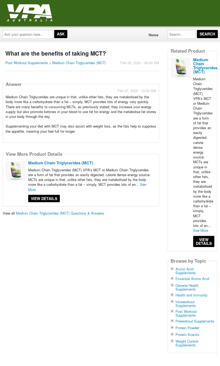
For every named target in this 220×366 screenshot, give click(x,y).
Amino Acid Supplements (185, 271)
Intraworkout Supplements (185, 303)
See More (200, 230)
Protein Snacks (187, 334)
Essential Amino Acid (192, 279)
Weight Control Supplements (186, 343)
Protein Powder (187, 328)
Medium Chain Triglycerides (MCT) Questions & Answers (60, 213)
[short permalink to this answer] (107, 138)
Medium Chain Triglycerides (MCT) (79, 62)
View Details (44, 198)
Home (153, 34)
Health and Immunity (191, 295)
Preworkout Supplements (194, 321)
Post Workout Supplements (26, 62)
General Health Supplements (187, 287)
